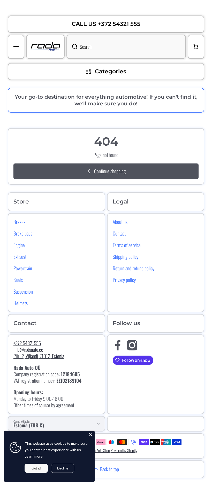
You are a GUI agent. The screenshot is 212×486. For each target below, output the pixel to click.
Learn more (34, 456)
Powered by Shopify (124, 450)
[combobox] (126, 47)
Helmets (20, 303)
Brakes (19, 221)
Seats (18, 279)
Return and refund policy (133, 268)
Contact (119, 233)
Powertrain (22, 268)
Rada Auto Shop (99, 450)
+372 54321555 (27, 343)
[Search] (71, 47)
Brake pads (22, 233)
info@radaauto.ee (28, 349)
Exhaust (19, 256)
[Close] (90, 434)
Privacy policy (124, 279)
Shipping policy (125, 256)
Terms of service (127, 244)
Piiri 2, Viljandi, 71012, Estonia (38, 356)
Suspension (23, 291)
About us (120, 221)
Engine (19, 244)
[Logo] (45, 47)
